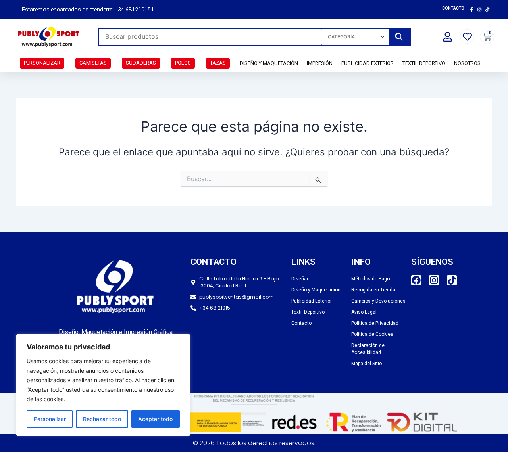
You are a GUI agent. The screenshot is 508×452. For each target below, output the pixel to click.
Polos (183, 63)
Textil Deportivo (423, 63)
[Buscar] (399, 37)
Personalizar (50, 419)
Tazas (218, 63)
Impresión (320, 63)
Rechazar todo (102, 419)
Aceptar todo (155, 419)
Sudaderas (141, 63)
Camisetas (93, 63)
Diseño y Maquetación (269, 63)
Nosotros (467, 63)
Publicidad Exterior (367, 63)
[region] (103, 385)
